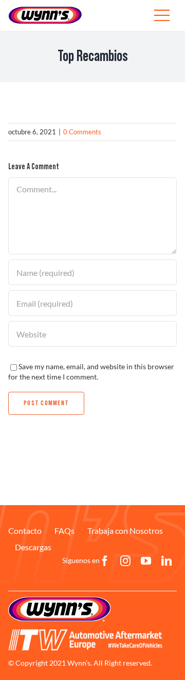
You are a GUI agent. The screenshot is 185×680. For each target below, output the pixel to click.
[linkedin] (166, 561)
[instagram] (125, 561)
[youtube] (146, 561)
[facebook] (105, 561)
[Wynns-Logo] (45, 9)
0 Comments (82, 132)
